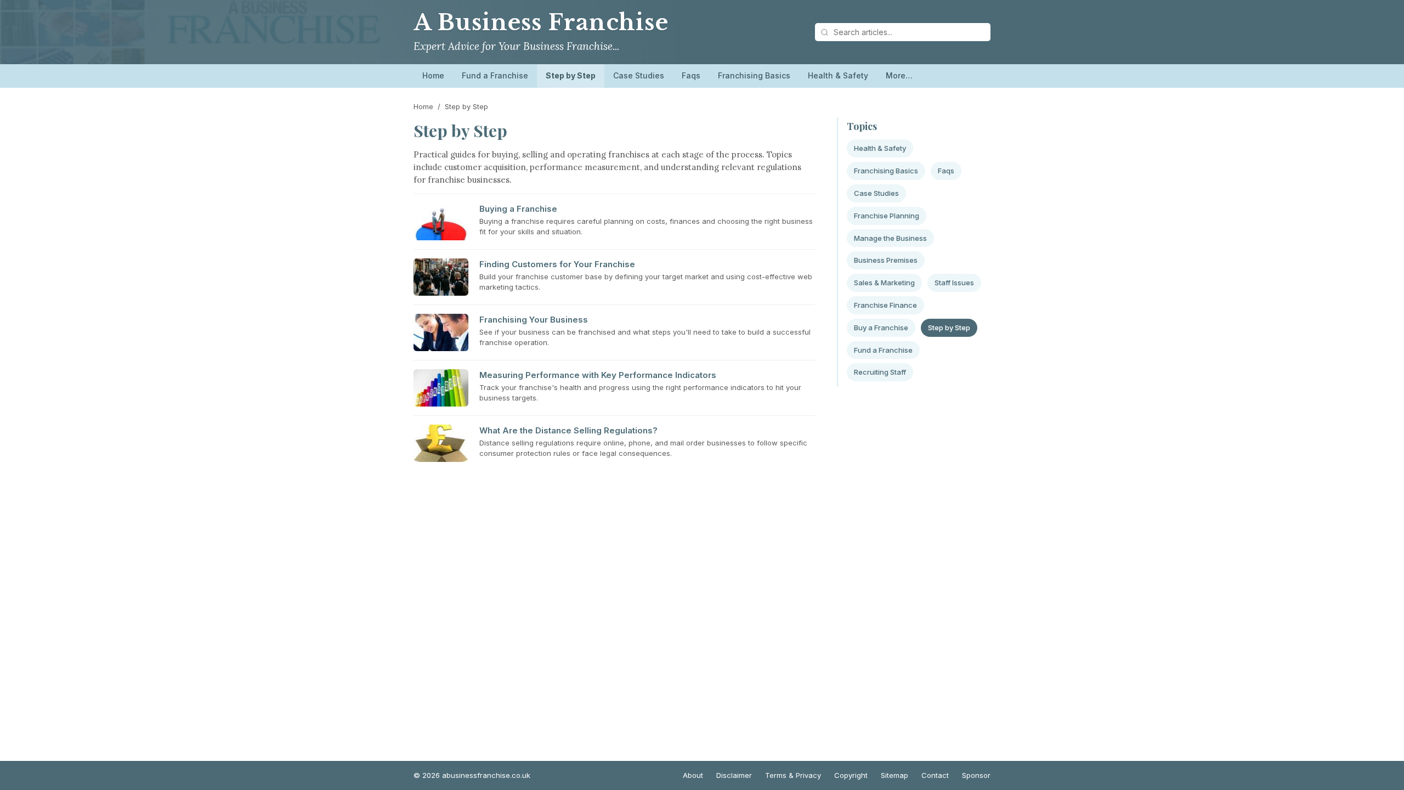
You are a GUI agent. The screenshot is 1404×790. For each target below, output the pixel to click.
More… (899, 75)
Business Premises (886, 260)
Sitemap (894, 775)
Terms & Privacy (793, 775)
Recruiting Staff (880, 372)
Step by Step (571, 75)
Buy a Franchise (881, 327)
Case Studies (638, 75)
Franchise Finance (885, 305)
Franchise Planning (886, 215)
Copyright (851, 775)
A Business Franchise (541, 22)
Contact (935, 775)
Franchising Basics (754, 75)
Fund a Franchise (495, 75)
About (693, 775)
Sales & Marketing (884, 282)
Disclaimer (734, 775)
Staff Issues (954, 282)
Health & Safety (838, 75)
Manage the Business (890, 238)
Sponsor (976, 775)
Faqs (691, 75)
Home (433, 75)
